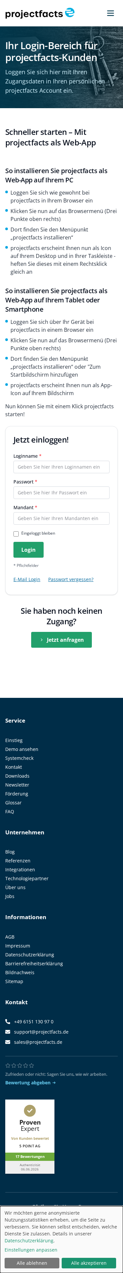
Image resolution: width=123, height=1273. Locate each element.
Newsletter (17, 785)
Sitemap (14, 981)
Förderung (16, 794)
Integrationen (20, 869)
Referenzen (18, 860)
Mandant (25, 507)
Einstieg (14, 740)
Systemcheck (19, 758)
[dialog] (61, 1239)
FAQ (9, 811)
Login (28, 549)
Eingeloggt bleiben (38, 533)
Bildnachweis (19, 972)
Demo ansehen (21, 749)
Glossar (13, 802)
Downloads (17, 776)
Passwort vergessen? (70, 579)
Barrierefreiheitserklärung (34, 963)
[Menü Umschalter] (110, 13)
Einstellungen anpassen (31, 1250)
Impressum (17, 946)
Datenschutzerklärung (29, 954)
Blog (10, 852)
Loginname (27, 456)
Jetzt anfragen (65, 639)
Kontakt (13, 767)
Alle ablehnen (32, 1263)
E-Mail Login (26, 579)
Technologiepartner (27, 878)
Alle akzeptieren (89, 1263)
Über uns (15, 887)
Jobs (9, 896)
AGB (9, 937)
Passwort (25, 482)
